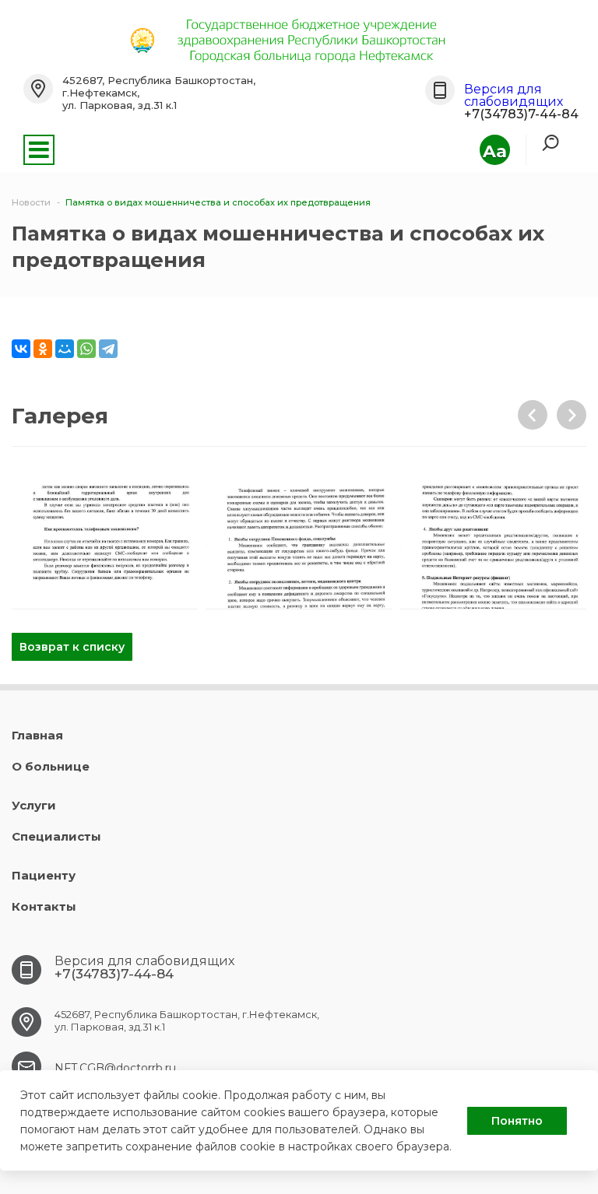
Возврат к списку (72, 647)
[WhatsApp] (86, 348)
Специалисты (56, 836)
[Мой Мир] (64, 348)
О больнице (51, 766)
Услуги (34, 805)
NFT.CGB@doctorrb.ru (115, 1068)
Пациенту (44, 875)
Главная (37, 735)
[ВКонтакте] (21, 348)
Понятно (517, 1121)
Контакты (44, 906)
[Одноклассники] (42, 348)
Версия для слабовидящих (513, 95)
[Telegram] (108, 348)
